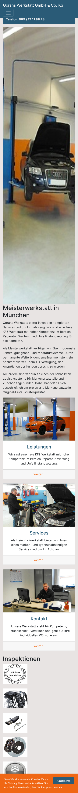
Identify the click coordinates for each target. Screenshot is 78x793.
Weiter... (39, 474)
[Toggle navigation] (8, 13)
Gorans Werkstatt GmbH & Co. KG (33, 5)
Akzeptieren (63, 780)
